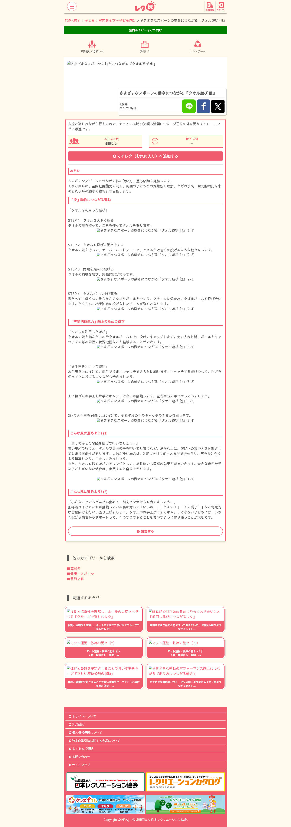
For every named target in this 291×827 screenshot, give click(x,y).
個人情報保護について (87, 732)
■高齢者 (74, 568)
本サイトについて (84, 716)
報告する (147, 531)
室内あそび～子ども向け (117, 20)
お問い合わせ (81, 757)
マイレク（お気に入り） (147, 156)
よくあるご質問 (82, 748)
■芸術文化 (75, 578)
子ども (90, 20)
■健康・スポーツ (80, 573)
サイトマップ (81, 765)
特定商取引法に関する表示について (96, 740)
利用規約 (78, 724)
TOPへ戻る (72, 20)
